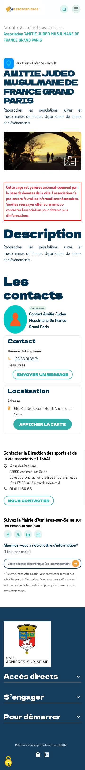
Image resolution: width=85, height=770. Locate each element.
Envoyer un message (42, 374)
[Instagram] (38, 534)
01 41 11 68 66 (20, 488)
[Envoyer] (75, 563)
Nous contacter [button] (29, 500)
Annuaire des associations (40, 27)
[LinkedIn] (28, 534)
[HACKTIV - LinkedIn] (46, 755)
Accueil (9, 27)
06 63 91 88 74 (26, 358)
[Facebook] (8, 534)
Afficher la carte (42, 424)
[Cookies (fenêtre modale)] (8, 762)
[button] (64, 9)
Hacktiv (61, 745)
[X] (18, 534)
